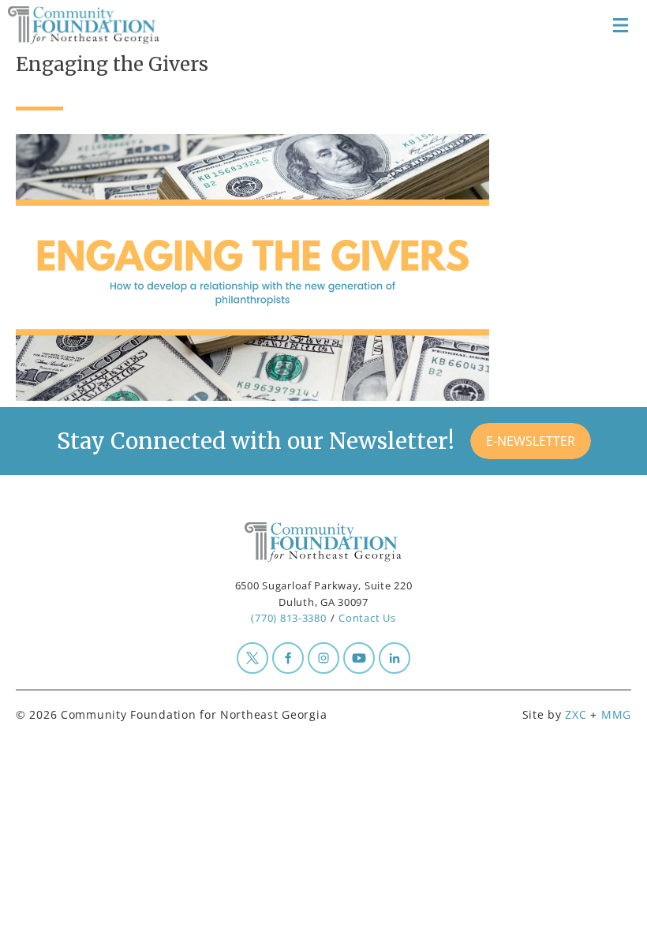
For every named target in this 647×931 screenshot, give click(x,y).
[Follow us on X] (252, 658)
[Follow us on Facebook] (288, 658)
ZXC (575, 714)
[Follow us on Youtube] (359, 658)
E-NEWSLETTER (530, 441)
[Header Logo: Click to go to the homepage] (94, 25)
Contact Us (366, 618)
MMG (616, 714)
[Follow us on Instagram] (323, 658)
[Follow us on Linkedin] (394, 658)
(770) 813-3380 (288, 618)
